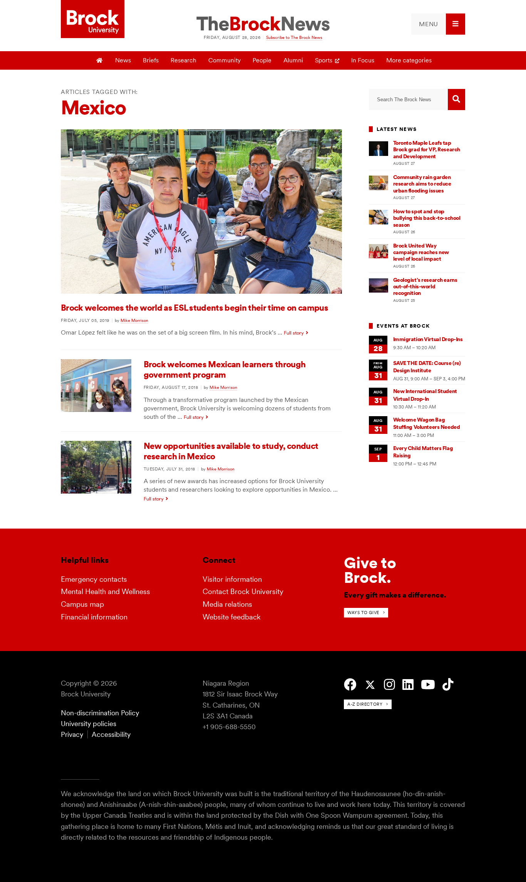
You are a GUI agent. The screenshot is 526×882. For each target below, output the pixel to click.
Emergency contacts (94, 579)
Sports (323, 60)
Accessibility (111, 734)
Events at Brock (403, 326)
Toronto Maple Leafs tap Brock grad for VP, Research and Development (426, 149)
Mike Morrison (134, 320)
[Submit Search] (456, 99)
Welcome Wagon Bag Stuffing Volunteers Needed (426, 423)
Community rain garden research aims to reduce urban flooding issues (422, 184)
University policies (88, 724)
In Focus (362, 60)
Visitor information (232, 579)
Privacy (72, 734)
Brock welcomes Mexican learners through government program (225, 369)
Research (183, 60)
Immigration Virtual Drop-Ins (428, 339)
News (123, 60)
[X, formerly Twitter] (370, 685)
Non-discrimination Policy (100, 713)
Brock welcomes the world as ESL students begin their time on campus (194, 308)
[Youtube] (428, 684)
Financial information (94, 617)
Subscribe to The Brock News (294, 37)
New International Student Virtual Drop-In (425, 395)
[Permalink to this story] (201, 291)
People (262, 60)
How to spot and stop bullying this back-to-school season (427, 218)
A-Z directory (364, 704)
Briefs (151, 60)
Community (224, 60)
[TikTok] (448, 684)
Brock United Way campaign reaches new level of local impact (421, 252)
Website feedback (232, 617)
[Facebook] (350, 684)
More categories (409, 60)
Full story (294, 333)
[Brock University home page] (92, 19)
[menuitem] (438, 24)
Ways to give (363, 612)
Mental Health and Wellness (105, 591)
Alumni (293, 60)
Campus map (82, 604)
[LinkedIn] (408, 684)
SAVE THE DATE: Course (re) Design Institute (427, 367)
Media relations (227, 604)
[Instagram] (389, 684)
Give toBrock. (370, 570)
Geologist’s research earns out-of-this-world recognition (425, 286)
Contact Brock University (243, 591)
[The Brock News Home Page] (263, 24)
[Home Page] (99, 60)
